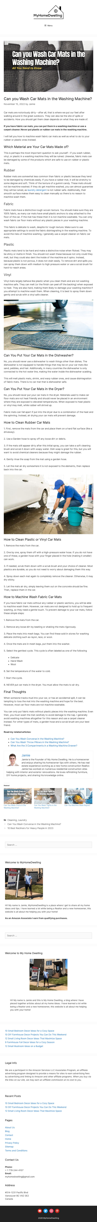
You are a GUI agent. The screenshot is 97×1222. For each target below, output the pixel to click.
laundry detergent (37, 190)
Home (8, 1139)
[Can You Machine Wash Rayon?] (78, 796)
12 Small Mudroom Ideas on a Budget (24, 1046)
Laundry (22, 820)
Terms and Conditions (16, 1150)
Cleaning (12, 820)
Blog (7, 1131)
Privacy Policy (12, 1143)
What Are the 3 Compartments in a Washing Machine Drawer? (44, 745)
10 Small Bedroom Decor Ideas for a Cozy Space (29, 1031)
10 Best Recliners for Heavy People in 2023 (30, 828)
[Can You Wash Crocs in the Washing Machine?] (18, 796)
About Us (10, 1127)
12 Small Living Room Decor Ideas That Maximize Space (33, 1038)
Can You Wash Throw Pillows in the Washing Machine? (40, 742)
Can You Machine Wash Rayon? (77, 805)
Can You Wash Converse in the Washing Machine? (37, 738)
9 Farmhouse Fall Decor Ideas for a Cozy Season (30, 1042)
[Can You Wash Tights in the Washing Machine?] (48, 796)
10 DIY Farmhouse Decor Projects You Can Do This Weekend (35, 1034)
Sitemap (9, 1146)
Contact (9, 1135)
